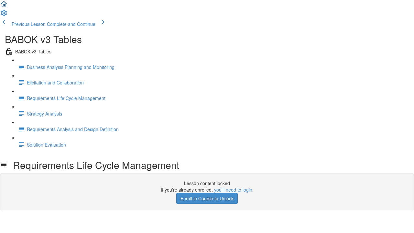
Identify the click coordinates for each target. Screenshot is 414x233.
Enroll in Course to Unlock (207, 198)
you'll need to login (233, 189)
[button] (4, 6)
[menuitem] (4, 15)
